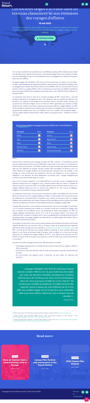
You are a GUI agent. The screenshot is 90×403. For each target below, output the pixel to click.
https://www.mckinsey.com (64, 313)
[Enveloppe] (86, 4)
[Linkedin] (82, 4)
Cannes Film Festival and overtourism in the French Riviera (45, 362)
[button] (46, 4)
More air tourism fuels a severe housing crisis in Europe (15, 362)
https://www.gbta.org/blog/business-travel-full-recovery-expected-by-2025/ (31, 317)
